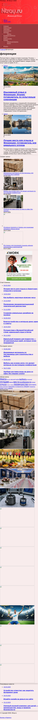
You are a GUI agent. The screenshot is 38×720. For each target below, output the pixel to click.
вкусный (13, 379)
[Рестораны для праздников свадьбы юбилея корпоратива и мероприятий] (13, 244)
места (16, 382)
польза (12, 384)
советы (10, 388)
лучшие (4, 381)
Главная (2, 49)
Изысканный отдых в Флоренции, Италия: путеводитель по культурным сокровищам (19, 96)
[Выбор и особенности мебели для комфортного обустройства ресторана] (17, 565)
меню (11, 382)
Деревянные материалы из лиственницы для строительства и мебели (18, 173)
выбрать (23, 379)
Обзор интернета (12, 42)
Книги (9, 43)
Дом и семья (7, 27)
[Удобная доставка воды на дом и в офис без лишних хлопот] (13, 207)
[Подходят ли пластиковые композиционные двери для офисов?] (17, 604)
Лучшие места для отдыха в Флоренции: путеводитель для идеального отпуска (20, 142)
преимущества (21, 384)
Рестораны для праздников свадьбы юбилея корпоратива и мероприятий (18, 246)
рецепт (27, 386)
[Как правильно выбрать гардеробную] (17, 546)
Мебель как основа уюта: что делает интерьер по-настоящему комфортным (20, 191)
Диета (3, 379)
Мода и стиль (8, 38)
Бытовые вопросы (9, 35)
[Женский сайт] (11, 17)
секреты (6, 388)
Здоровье (7, 29)
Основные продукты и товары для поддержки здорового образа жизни (18, 228)
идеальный (29, 379)
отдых (33, 382)
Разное (6, 40)
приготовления (4, 386)
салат (2, 388)
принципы (11, 386)
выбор (17, 379)
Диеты (9, 34)
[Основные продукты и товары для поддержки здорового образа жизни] (13, 226)
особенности (25, 382)
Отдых (6, 37)
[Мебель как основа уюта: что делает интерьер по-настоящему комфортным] (13, 189)
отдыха (3, 384)
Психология (7, 31)
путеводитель (19, 386)
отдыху (8, 384)
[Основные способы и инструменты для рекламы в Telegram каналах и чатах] (17, 526)
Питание (6, 32)
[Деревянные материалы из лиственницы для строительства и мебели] (13, 171)
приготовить (32, 384)
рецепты (32, 386)
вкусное (8, 379)
